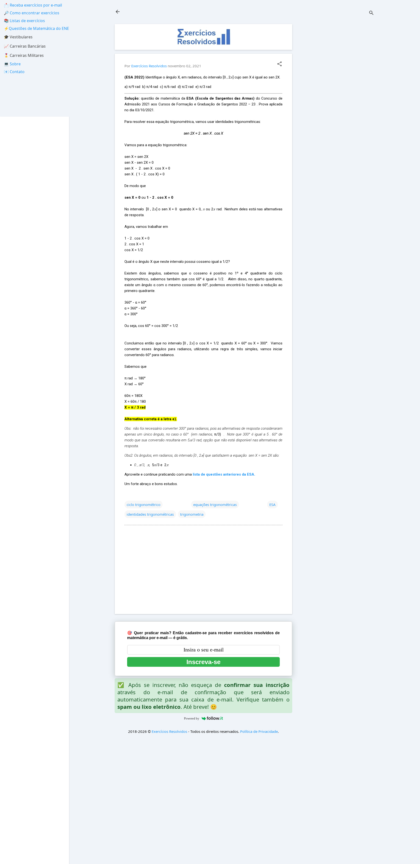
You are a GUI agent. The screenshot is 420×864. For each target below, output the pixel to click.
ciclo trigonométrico (143, 504)
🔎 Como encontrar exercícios (31, 13)
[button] (279, 64)
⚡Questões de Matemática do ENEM (38, 28)
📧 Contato (14, 71)
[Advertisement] (337, 97)
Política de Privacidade (259, 731)
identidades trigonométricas (150, 514)
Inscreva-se (203, 662)
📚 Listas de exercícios (24, 20)
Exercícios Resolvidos (169, 731)
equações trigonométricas (215, 504)
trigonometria (191, 514)
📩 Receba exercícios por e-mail (33, 5)
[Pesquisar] (371, 13)
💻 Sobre (12, 64)
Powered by (191, 718)
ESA (272, 504)
